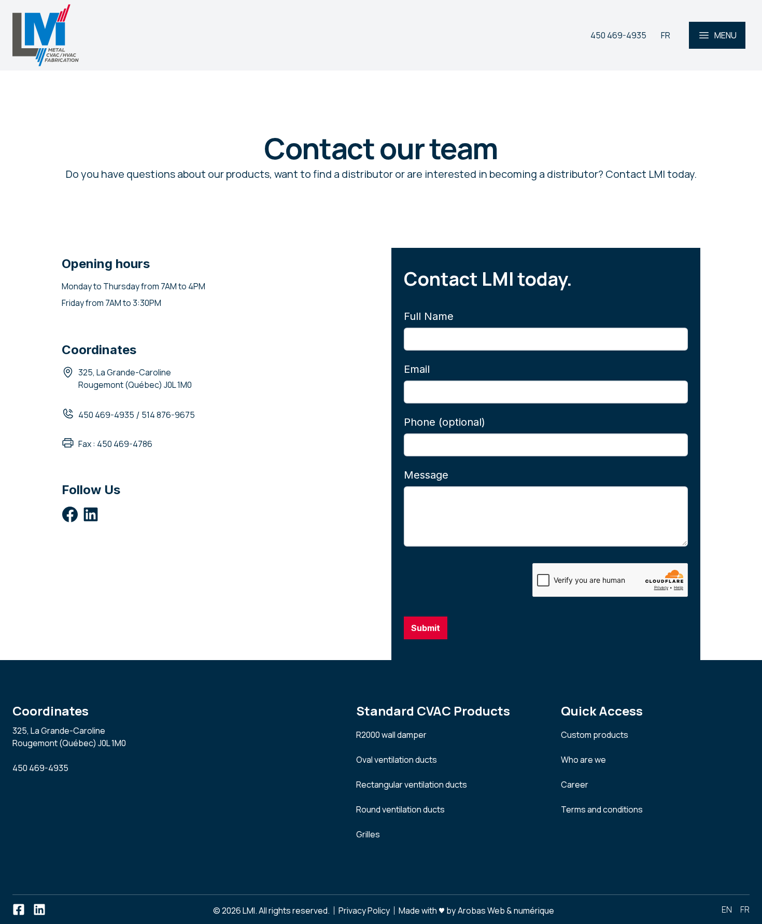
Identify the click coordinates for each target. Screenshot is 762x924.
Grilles (368, 834)
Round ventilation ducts (400, 809)
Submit (425, 628)
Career (574, 784)
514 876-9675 (168, 415)
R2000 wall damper (391, 734)
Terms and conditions (602, 809)
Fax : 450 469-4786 (115, 444)
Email (417, 369)
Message (426, 475)
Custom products (594, 734)
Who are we (583, 759)
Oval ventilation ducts (396, 759)
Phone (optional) (444, 422)
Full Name (429, 316)
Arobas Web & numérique (506, 910)
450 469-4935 (106, 415)
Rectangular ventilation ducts (411, 784)
